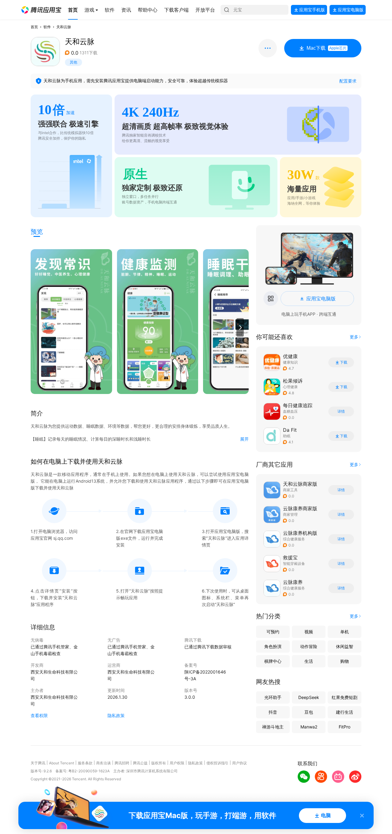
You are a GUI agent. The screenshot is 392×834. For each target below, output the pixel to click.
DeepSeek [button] (308, 697)
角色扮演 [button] (272, 646)
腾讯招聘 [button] (122, 763)
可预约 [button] (272, 631)
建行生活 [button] (344, 712)
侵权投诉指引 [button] (217, 763)
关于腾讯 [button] (38, 763)
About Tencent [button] (61, 763)
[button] (41, 10)
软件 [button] (47, 27)
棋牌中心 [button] (272, 661)
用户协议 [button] (239, 763)
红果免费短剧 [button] (344, 697)
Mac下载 (326, 48)
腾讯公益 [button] (140, 763)
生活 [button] (308, 661)
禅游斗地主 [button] (273, 726)
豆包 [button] (308, 712)
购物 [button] (344, 661)
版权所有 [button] (158, 763)
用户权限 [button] (177, 763)
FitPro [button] (344, 726)
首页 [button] (34, 27)
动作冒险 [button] (308, 646)
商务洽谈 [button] (103, 763)
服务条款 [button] (85, 763)
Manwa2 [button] (308, 726)
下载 (343, 362)
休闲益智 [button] (344, 646)
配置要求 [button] (347, 80)
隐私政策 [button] (116, 715)
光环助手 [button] (272, 697)
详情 (341, 411)
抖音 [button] (273, 712)
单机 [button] (344, 631)
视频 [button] (308, 631)
